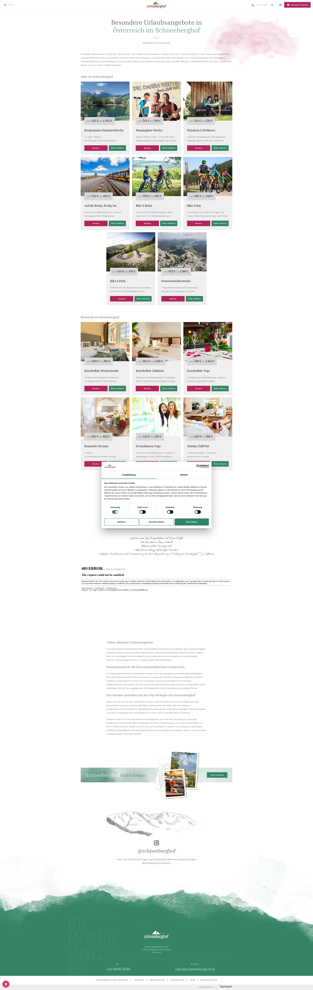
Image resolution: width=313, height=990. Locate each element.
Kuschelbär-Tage (207, 341)
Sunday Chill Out (207, 417)
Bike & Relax (156, 176)
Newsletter (157, 980)
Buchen (96, 148)
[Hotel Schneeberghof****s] (156, 5)
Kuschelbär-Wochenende (105, 341)
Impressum (177, 980)
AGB (192, 980)
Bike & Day (207, 176)
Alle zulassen (191, 522)
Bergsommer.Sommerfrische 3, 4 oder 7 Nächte (105, 101)
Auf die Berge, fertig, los (105, 176)
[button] (272, 5)
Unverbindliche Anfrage (112, 980)
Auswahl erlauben (156, 522)
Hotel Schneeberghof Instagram (156, 836)
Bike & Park (130, 251)
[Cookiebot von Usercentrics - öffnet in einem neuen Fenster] (198, 466)
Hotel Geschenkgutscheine (156, 775)
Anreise (139, 980)
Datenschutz (208, 980)
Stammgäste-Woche (156, 101)
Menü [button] (11, 5)
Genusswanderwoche (182, 251)
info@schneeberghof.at (195, 969)
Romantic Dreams (105, 417)
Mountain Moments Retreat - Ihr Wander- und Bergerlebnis (207, 101)
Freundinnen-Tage (156, 417)
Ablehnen (121, 522)
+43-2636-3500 (261, 5)
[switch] (143, 512)
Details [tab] (184, 475)
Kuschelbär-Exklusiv (156, 341)
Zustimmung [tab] (129, 475)
